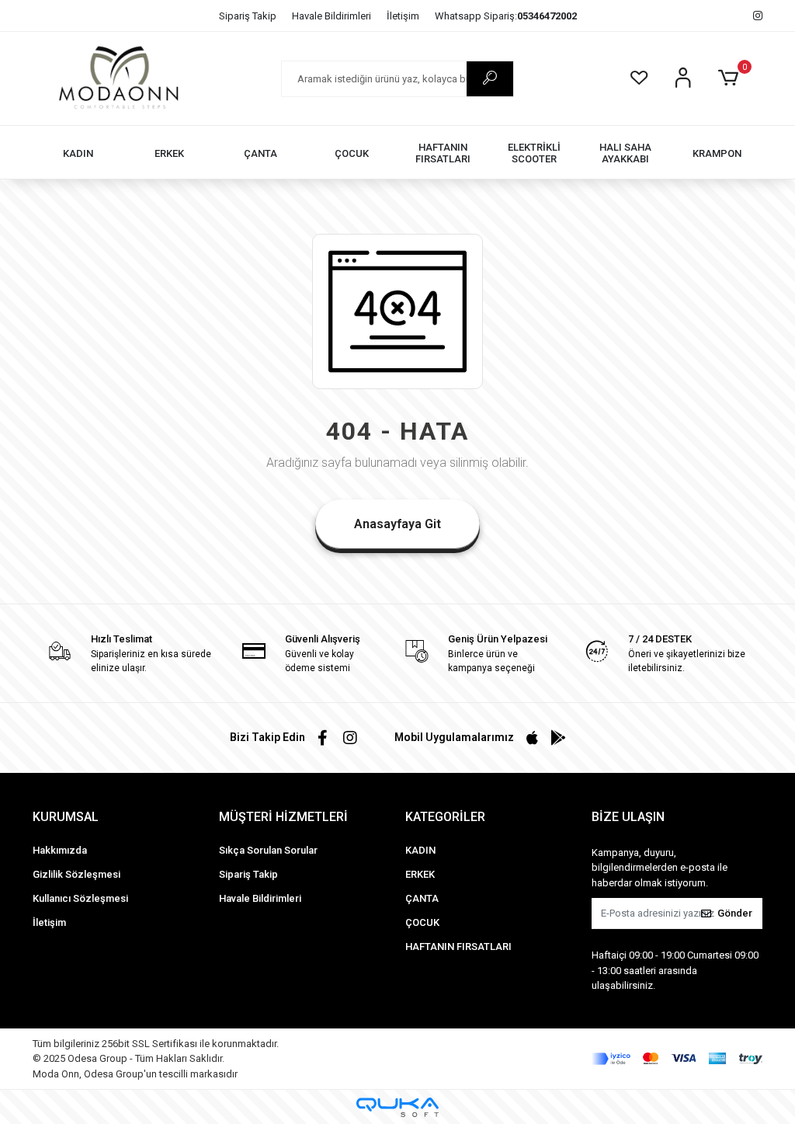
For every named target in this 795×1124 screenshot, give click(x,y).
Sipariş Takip (247, 16)
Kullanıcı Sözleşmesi (80, 898)
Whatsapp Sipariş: (506, 16)
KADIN (420, 850)
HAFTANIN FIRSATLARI (458, 946)
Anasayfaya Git (397, 524)
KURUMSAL (66, 816)
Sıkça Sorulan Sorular (268, 850)
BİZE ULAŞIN (628, 816)
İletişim (403, 16)
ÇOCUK (422, 922)
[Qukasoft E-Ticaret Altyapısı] (397, 1107)
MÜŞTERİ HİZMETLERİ (283, 816)
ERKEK (420, 874)
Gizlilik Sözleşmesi (76, 874)
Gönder (734, 913)
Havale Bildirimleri (331, 16)
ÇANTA (422, 898)
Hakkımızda (60, 850)
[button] (731, 78)
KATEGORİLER (445, 816)
